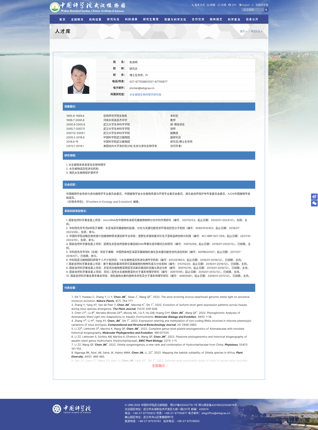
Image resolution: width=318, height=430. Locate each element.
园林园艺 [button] (216, 19)
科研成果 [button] (131, 19)
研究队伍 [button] (113, 19)
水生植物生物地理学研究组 (145, 94)
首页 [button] (62, 19)
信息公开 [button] (252, 19)
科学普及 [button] (234, 19)
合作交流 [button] (198, 19)
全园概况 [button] (77, 19)
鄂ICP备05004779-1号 (184, 405)
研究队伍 (255, 31)
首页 (242, 31)
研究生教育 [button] (151, 19)
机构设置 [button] (95, 19)
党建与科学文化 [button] (175, 19)
